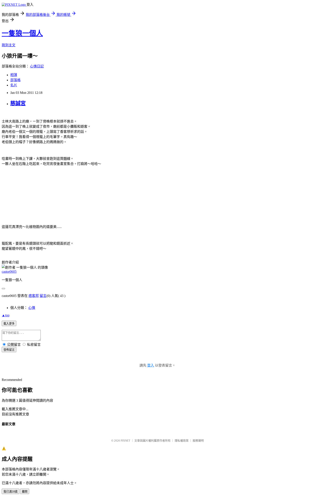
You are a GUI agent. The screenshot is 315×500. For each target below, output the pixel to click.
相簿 (13, 75)
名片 (13, 85)
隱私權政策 (182, 440)
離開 (24, 491)
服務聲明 (198, 440)
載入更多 (9, 323)
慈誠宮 (18, 103)
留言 (43, 296)
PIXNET (125, 440)
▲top (5, 315)
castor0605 (9, 271)
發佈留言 (9, 349)
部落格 (15, 80)
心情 (31, 308)
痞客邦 (33, 296)
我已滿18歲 (10, 491)
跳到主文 (8, 45)
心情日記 (37, 66)
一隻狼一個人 (22, 33)
